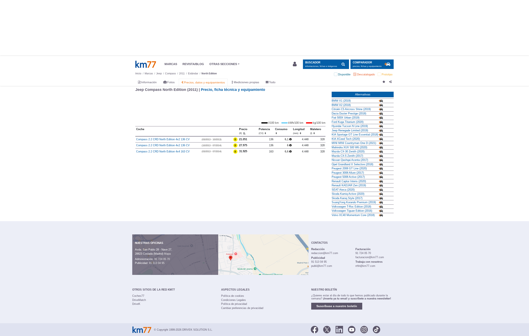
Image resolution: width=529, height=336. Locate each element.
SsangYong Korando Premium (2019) (354, 202)
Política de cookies (232, 295)
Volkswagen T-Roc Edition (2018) (351, 206)
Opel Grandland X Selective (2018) (352, 164)
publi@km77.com (321, 265)
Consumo (281, 129)
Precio (243, 131)
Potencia (264, 131)
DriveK (136, 303)
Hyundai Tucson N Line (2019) (350, 126)
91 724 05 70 (162, 259)
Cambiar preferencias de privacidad (242, 308)
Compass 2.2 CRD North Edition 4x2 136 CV (163, 139)
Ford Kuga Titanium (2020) (347, 121)
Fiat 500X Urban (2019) (345, 117)
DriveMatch (139, 300)
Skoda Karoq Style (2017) (347, 198)
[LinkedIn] (339, 329)
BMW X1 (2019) (341, 100)
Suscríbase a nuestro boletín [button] (336, 306)
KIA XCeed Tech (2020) (346, 138)
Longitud (299, 131)
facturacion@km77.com (369, 257)
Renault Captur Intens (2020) (349, 181)
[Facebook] (314, 329)
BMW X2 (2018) (341, 105)
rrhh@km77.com (365, 265)
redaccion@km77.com (324, 253)
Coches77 (138, 295)
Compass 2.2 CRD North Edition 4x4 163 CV (163, 151)
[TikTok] (376, 329)
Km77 (145, 64)
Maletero (315, 131)
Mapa (167, 253)
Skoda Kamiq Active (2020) (348, 193)
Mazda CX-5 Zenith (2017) (347, 155)
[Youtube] (351, 329)
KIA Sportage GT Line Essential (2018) (355, 134)
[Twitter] (327, 329)
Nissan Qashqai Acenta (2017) (350, 159)
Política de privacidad (234, 303)
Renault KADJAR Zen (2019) (349, 185)
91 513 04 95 (156, 263)
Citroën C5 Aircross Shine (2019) (351, 109)
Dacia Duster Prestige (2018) (349, 113)
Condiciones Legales (233, 300)
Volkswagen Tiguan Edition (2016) (352, 210)
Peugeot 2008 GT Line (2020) (349, 168)
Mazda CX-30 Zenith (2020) (348, 151)
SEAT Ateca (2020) (343, 189)
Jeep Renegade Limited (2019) (350, 130)
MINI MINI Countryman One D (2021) (354, 143)
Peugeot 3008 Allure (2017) (348, 172)
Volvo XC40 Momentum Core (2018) (353, 215)
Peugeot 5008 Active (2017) (348, 176)
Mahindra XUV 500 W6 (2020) (349, 147)
